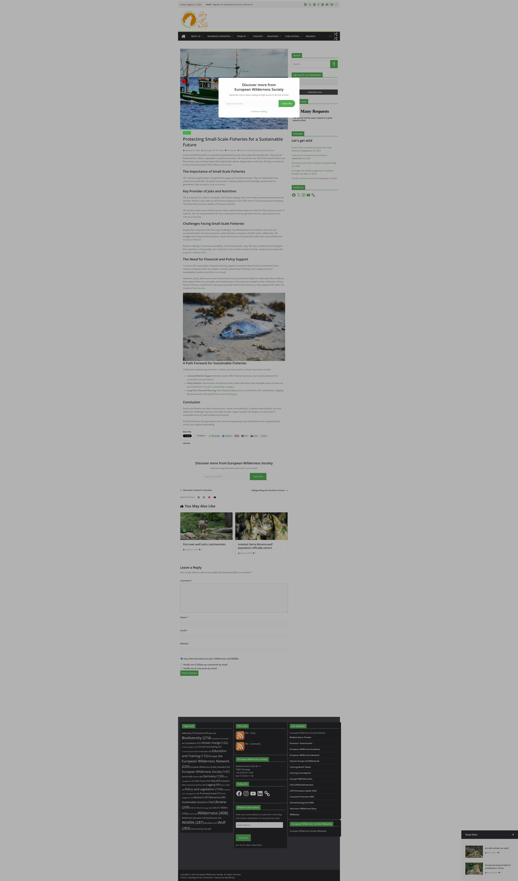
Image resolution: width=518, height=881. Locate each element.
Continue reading (259, 111)
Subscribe (287, 103)
